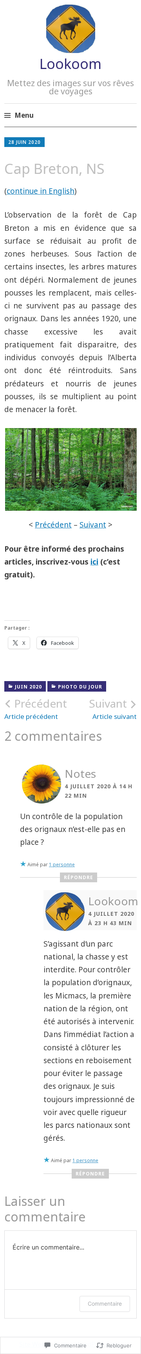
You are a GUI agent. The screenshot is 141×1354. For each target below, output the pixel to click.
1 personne (62, 864)
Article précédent (35, 708)
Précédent (53, 525)
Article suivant (113, 708)
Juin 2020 (28, 686)
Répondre (78, 877)
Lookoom (70, 63)
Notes (80, 773)
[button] (70, 469)
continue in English (40, 191)
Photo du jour (80, 686)
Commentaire (105, 1303)
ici (94, 562)
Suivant (93, 525)
